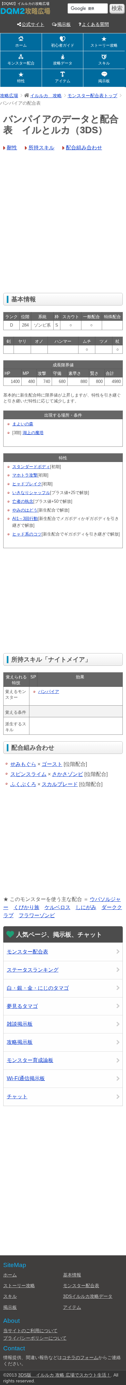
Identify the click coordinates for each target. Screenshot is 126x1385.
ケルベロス (57, 907)
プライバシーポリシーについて (35, 1338)
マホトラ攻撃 (24, 475)
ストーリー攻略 (104, 45)
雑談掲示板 (20, 1024)
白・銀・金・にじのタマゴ (38, 988)
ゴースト (52, 764)
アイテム (62, 81)
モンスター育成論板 (30, 1060)
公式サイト (33, 24)
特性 (21, 81)
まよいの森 (22, 423)
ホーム (21, 45)
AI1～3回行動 (25, 518)
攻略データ (62, 63)
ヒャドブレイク (27, 483)
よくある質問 (95, 24)
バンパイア (48, 691)
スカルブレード (60, 784)
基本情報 (72, 1274)
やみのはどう (24, 510)
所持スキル (41, 147)
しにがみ (86, 907)
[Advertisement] (63, 223)
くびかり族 (26, 907)
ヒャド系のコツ (27, 534)
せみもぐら (23, 764)
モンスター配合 (21, 63)
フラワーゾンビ (37, 915)
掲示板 (64, 24)
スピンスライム (28, 774)
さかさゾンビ (67, 774)
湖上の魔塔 (33, 432)
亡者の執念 (22, 501)
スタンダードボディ (31, 466)
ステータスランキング (32, 970)
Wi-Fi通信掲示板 (26, 1078)
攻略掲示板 (20, 1042)
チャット (17, 1096)
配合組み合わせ (84, 147)
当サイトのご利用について (30, 1330)
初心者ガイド (62, 45)
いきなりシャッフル (31, 492)
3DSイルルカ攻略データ (87, 1296)
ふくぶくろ (23, 784)
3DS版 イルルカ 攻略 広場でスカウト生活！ (64, 1375)
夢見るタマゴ (22, 1006)
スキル (104, 63)
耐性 (12, 147)
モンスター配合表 (27, 951)
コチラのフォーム (80, 1357)
